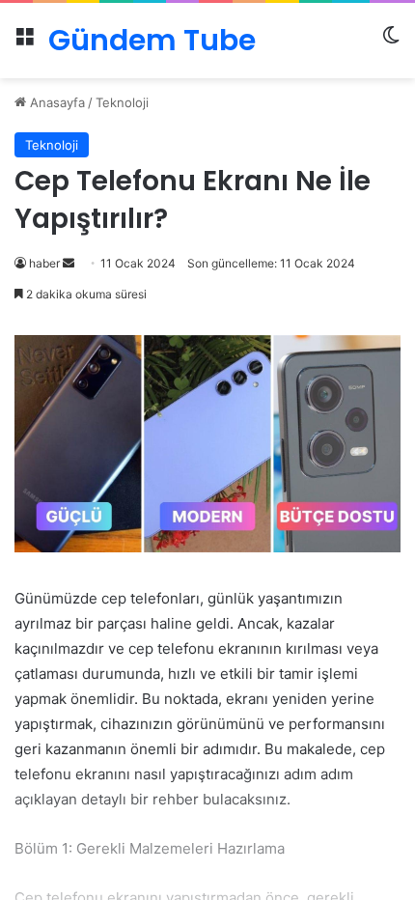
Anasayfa (55, 102)
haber (44, 263)
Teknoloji (122, 102)
